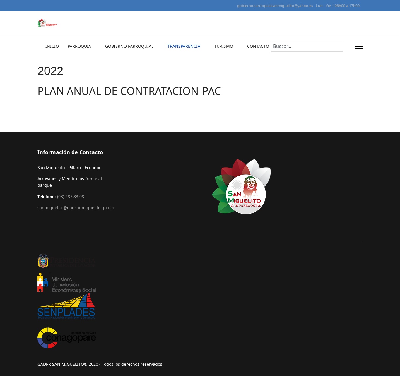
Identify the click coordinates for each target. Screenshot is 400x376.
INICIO (52, 46)
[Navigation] (359, 46)
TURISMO (223, 46)
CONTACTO (258, 46)
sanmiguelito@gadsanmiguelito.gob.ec (76, 207)
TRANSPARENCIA (183, 46)
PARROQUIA (79, 46)
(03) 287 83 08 (70, 196)
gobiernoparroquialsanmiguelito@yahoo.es (275, 5)
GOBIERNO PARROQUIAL (129, 46)
